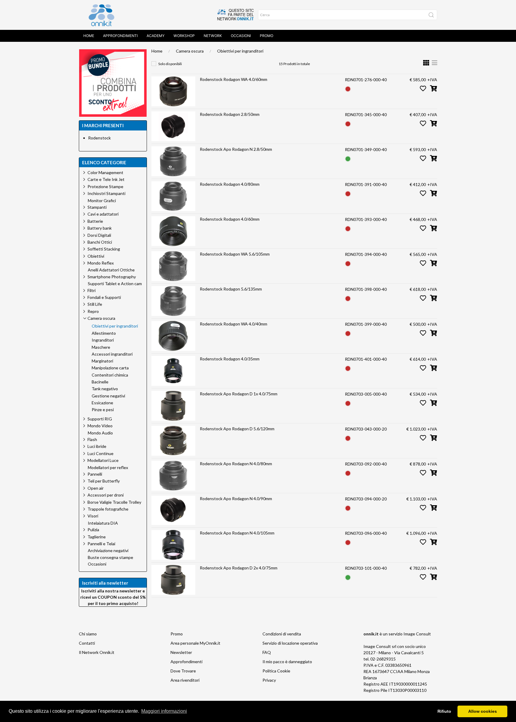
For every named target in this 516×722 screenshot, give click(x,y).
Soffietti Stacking (103, 248)
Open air (95, 488)
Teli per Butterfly (103, 480)
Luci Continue (100, 453)
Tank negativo (105, 388)
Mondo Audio (100, 433)
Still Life (94, 304)
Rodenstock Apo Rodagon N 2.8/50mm (236, 149)
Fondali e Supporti (104, 297)
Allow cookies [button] (482, 711)
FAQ (266, 652)
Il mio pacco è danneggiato (287, 661)
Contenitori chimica (110, 375)
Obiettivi (95, 256)
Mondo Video (100, 425)
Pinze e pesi (103, 409)
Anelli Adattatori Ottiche (111, 270)
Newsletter (181, 652)
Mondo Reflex (100, 262)
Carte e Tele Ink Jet (106, 179)
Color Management (105, 172)
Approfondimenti (120, 35)
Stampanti (97, 207)
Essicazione (102, 402)
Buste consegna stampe (110, 557)
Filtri (91, 290)
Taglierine (96, 536)
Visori (92, 515)
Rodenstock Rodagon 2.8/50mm (229, 114)
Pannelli (94, 474)
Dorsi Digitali (99, 235)
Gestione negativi (108, 396)
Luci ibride (96, 446)
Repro (93, 311)
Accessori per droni (105, 494)
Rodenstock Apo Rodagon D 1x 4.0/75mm (238, 393)
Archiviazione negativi (108, 550)
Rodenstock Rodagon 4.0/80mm (229, 184)
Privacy (269, 680)
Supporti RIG (99, 418)
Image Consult (417, 633)
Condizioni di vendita (281, 633)
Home (88, 35)
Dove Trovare (183, 670)
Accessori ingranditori (112, 354)
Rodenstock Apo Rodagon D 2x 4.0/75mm (238, 567)
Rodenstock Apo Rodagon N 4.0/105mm (237, 532)
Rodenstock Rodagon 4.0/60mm (229, 219)
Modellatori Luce (103, 460)
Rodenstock (99, 137)
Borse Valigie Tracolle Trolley (114, 502)
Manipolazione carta (110, 367)
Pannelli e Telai (101, 543)
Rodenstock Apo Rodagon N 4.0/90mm (236, 498)
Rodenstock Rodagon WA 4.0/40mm (233, 323)
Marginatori (102, 361)
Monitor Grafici (102, 200)
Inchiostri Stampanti (106, 193)
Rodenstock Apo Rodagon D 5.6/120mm (237, 428)
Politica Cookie (276, 670)
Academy (156, 35)
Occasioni (241, 35)
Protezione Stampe (105, 186)
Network (213, 35)
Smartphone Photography (111, 276)
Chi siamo (88, 633)
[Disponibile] (348, 158)
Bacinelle (100, 382)
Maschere (101, 347)
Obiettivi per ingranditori (240, 50)
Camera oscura (190, 50)
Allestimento (104, 333)
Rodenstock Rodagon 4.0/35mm (229, 358)
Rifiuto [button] (444, 711)
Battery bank (99, 228)
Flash (92, 439)
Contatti (87, 643)
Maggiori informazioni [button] (164, 711)
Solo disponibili (170, 64)
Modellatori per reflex (108, 467)
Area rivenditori (185, 680)
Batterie (95, 221)
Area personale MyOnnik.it (195, 643)
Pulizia (93, 529)
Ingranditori (103, 340)
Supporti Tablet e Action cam (115, 283)
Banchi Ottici (99, 242)
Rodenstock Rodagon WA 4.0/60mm (233, 79)
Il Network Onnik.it (96, 652)
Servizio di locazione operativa (290, 643)
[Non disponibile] (348, 88)
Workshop (184, 35)
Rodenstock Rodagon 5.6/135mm (231, 288)
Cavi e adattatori (103, 213)
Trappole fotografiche (107, 508)
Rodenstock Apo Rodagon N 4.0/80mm (236, 463)
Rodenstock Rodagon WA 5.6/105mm (235, 253)
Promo (266, 35)
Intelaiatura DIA (103, 523)
